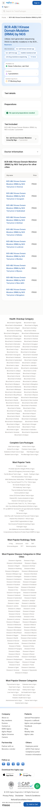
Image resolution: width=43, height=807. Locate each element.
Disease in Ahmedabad (14, 563)
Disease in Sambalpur (29, 657)
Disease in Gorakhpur (28, 590)
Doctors (5, 723)
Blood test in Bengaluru (11, 333)
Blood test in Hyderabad (14, 360)
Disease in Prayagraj (15, 649)
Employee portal (32, 746)
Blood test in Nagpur (11, 397)
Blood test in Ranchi (13, 416)
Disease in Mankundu (14, 624)
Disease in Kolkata (15, 616)
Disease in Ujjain (13, 667)
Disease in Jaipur (13, 603)
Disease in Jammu (12, 606)
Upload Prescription (32, 718)
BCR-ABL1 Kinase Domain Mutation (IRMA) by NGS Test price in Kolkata (16, 232)
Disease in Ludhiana (29, 619)
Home (4, 17)
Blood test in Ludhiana (30, 381)
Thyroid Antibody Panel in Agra (21, 490)
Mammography (31, 546)
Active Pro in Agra (13, 449)
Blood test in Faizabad (12, 347)
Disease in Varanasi (13, 670)
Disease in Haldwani (14, 595)
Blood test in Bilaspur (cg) (13, 336)
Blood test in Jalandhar (29, 365)
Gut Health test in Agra (28, 692)
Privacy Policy (8, 796)
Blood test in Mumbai (31, 392)
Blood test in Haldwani (13, 357)
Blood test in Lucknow (13, 381)
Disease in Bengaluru (12, 571)
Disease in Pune (29, 649)
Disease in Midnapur (14, 627)
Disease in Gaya (13, 587)
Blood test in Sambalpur (29, 419)
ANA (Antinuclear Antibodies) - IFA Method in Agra (21, 479)
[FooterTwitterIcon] (23, 764)
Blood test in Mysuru (31, 395)
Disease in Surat (14, 665)
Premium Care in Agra (29, 449)
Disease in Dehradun (13, 582)
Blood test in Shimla (31, 421)
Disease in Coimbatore (14, 579)
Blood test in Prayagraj (14, 411)
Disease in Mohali (29, 627)
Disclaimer (19, 796)
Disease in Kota (29, 616)
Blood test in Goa (12, 352)
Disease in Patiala (15, 646)
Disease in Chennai (30, 576)
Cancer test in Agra (31, 700)
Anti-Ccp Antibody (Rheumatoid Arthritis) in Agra (21, 506)
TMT (32, 543)
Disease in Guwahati (29, 592)
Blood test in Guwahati (30, 355)
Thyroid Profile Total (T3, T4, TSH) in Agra (22, 503)
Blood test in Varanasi (12, 432)
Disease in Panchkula (28, 643)
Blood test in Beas (30, 331)
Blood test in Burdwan (31, 336)
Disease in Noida (13, 643)
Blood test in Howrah (30, 357)
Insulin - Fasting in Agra (31, 474)
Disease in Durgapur (29, 582)
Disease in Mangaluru (30, 622)
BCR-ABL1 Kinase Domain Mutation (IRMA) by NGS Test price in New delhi (16, 280)
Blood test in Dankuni (31, 341)
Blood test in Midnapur (14, 389)
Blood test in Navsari (12, 403)
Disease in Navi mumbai (28, 638)
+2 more (33, 57)
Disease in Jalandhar (28, 603)
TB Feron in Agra (21, 513)
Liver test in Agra (13, 692)
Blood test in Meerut (30, 387)
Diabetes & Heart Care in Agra (14, 452)
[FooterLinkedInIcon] (18, 764)
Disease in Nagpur (12, 635)
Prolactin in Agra (21, 466)
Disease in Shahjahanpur (14, 659)
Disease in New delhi (29, 641)
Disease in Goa (13, 590)
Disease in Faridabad (29, 584)
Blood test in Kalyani (13, 373)
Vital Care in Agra (14, 446)
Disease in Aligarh (14, 566)
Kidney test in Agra (29, 690)
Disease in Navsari (13, 641)
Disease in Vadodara (28, 667)
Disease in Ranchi (14, 654)
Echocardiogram (12, 546)
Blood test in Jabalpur (29, 363)
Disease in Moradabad (14, 630)
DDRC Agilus (6, 729)
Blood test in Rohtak (12, 419)
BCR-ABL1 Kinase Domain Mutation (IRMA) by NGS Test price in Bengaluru (16, 292)
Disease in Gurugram (14, 592)
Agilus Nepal (7, 732)
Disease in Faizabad (13, 584)
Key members (7, 720)
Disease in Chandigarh (14, 576)
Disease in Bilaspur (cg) (13, 574)
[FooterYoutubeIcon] (3, 764)
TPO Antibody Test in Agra (21, 487)
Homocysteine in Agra (21, 493)
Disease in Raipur (14, 651)
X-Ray (11, 543)
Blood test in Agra (30, 322)
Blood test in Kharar (29, 376)
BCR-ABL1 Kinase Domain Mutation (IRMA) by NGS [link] (25, 17)
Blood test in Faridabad (30, 347)
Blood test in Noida (13, 405)
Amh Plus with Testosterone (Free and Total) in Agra (22, 516)
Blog (26, 729)
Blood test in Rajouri (29, 413)
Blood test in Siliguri (13, 424)
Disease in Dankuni (30, 579)
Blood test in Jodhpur (14, 371)
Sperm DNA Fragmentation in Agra (21, 521)
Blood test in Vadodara (29, 429)
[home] (12, 3)
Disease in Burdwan (30, 574)
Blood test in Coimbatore (13, 341)
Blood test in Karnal (13, 376)
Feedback (28, 726)
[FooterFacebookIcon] (13, 764)
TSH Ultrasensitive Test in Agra (21, 477)
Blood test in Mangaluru (30, 384)
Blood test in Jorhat (30, 371)
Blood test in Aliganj (31, 325)
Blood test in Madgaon (12, 384)
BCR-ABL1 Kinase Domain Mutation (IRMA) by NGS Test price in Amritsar (16, 220)
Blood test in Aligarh (13, 328)
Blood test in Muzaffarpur (13, 395)
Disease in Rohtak (13, 657)
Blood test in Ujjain (13, 429)
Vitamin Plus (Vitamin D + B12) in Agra (21, 518)
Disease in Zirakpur (21, 673)
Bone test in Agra (28, 687)
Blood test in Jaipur (13, 365)
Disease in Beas (29, 568)
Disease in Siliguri (14, 662)
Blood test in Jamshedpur (29, 368)
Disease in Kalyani (14, 611)
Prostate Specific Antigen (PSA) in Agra (21, 469)
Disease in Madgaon (13, 622)
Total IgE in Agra (21, 526)
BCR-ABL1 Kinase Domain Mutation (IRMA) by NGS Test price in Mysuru (16, 268)
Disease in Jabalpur (28, 600)
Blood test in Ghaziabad (29, 349)
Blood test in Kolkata (14, 379)
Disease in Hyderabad (14, 598)
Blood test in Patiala (14, 408)
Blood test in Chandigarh (13, 339)
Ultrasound (19, 543)
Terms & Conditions (32, 796)
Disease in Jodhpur (14, 608)
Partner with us (7, 746)
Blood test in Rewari (29, 416)
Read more (8, 45)
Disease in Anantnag (15, 568)
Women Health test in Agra (21, 695)
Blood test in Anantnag (14, 331)
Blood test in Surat (14, 427)
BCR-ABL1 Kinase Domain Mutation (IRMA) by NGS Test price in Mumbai (16, 256)
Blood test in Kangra (29, 373)
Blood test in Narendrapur (29, 397)
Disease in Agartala (15, 560)
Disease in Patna (28, 646)
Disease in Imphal (30, 598)
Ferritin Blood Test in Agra (12, 474)
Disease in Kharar (28, 614)
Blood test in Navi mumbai (29, 400)
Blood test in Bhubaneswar (30, 333)
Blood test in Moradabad (13, 392)
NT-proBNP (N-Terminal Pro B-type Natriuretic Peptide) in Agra (21, 509)
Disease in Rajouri (29, 651)
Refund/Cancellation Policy (21, 800)
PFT (22, 546)
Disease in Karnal (14, 614)
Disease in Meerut (30, 624)
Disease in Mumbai (30, 630)
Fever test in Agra (14, 690)
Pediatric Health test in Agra (21, 698)
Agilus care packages (33, 723)
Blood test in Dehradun (12, 344)
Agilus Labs (29, 734)
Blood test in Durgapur (30, 344)
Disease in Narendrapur (29, 635)
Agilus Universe (8, 734)
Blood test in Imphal (30, 360)
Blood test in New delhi (29, 403)
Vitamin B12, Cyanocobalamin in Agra (21, 498)
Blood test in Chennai (31, 339)
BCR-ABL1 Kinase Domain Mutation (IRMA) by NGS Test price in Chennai (16, 184)
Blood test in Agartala (14, 322)
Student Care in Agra (11, 454)
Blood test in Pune (30, 411)
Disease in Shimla (31, 659)
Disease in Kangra (29, 611)
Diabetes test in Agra (29, 684)
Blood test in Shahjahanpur (13, 421)
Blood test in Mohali (30, 389)
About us (5, 718)
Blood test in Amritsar (29, 328)
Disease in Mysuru (31, 633)
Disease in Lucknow (13, 619)
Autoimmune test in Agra (14, 700)
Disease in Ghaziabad (28, 587)
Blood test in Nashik (11, 400)
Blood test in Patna (29, 408)
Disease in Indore (14, 600)
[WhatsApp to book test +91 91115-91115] (37, 786)
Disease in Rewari (29, 654)
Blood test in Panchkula (29, 405)
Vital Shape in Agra (33, 452)
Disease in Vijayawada (29, 670)
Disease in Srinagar (28, 662)
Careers (5, 737)
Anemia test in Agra (21, 703)
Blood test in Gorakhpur (28, 352)
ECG (27, 543)
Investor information (33, 754)
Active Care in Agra (28, 446)
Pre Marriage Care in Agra (29, 454)
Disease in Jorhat (29, 608)
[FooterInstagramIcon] (8, 764)
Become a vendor (8, 749)
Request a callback (32, 720)
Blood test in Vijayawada (30, 432)
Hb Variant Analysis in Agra (21, 485)
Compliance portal (33, 752)
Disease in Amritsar (28, 566)
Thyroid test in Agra (13, 684)
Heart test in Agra (14, 687)
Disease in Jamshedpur (29, 606)
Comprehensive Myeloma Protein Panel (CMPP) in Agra (22, 532)
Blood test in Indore (13, 363)
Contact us (6, 726)
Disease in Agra (29, 560)
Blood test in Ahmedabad (14, 325)
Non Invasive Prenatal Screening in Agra (21, 524)
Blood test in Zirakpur (22, 435)
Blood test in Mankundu (13, 387)
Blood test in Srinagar (29, 424)
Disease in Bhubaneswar (30, 571)
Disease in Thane (28, 665)
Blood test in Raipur (13, 413)
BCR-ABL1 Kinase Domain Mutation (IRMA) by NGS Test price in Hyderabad (16, 208)
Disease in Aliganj (30, 563)
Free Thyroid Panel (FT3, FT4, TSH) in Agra (21, 482)
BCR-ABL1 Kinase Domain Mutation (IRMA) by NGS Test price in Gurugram (16, 196)
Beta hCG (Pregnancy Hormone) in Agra (22, 471)
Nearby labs (29, 732)
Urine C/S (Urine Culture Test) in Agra (21, 495)
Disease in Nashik (12, 638)
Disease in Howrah (29, 595)
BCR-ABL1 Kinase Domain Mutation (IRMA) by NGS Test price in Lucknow (16, 244)
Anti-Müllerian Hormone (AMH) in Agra (21, 529)
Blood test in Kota (29, 379)
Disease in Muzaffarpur (14, 633)
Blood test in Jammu (11, 368)
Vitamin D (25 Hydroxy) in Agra (22, 501)
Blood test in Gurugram (13, 355)
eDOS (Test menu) (33, 749)
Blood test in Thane (29, 427)
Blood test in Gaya (12, 349)
